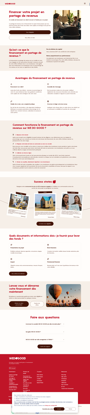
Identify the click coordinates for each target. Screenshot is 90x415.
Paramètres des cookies (47, 408)
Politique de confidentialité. (51, 405)
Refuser (70, 408)
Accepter (59, 408)
